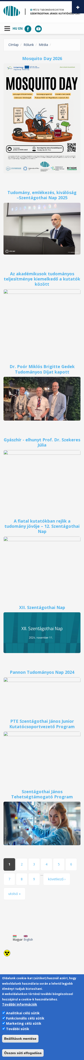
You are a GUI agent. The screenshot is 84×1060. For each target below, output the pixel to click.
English (28, 940)
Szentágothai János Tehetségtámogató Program (42, 794)
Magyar (18, 940)
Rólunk (29, 44)
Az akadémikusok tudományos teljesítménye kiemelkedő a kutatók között (42, 279)
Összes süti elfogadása (23, 1053)
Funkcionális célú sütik (25, 1018)
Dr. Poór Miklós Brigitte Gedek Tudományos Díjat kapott (42, 369)
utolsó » (14, 893)
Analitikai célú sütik (23, 1013)
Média (43, 44)
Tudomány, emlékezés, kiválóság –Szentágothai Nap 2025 (42, 195)
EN (20, 28)
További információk (19, 1004)
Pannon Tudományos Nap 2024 (42, 672)
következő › (56, 879)
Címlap (13, 44)
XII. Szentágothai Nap (42, 607)
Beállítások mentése (20, 1038)
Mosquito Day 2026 (42, 58)
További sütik (17, 1029)
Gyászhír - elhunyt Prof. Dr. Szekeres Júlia (42, 442)
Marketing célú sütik (23, 1023)
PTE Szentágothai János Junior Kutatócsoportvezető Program (42, 723)
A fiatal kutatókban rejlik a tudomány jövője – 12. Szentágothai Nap (42, 526)
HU (15, 28)
